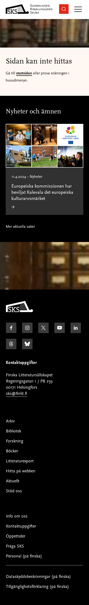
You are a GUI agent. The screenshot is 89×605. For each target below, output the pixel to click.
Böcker (12, 451)
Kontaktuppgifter (21, 526)
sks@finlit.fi (16, 393)
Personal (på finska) (24, 556)
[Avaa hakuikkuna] (64, 9)
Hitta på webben (20, 471)
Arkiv (10, 421)
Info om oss (17, 516)
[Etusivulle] (19, 311)
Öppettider (15, 536)
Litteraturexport (20, 461)
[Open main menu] (78, 9)
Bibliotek (13, 431)
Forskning (14, 441)
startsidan (24, 73)
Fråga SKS (15, 546)
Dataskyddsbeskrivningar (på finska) (38, 576)
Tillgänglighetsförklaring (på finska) (37, 586)
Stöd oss (14, 491)
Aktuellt (12, 481)
